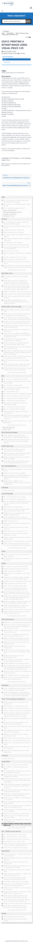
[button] (31, 7)
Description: (7, 62)
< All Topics (6, 31)
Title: (4, 59)
